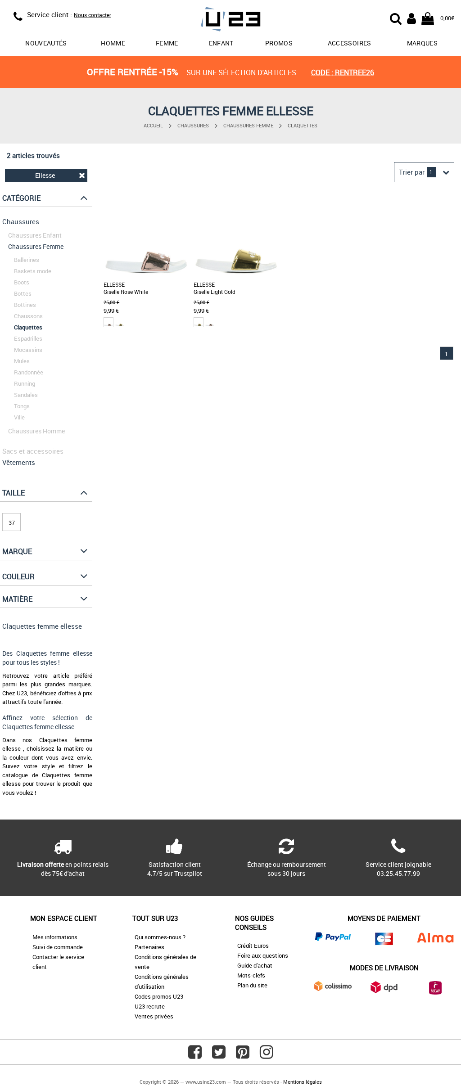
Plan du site (252, 985)
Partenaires (149, 947)
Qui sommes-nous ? (160, 937)
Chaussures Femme (248, 125)
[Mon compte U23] (411, 18)
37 (12, 522)
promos (279, 43)
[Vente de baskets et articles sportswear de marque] (230, 20)
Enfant (221, 43)
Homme (113, 43)
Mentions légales (302, 1081)
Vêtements (18, 462)
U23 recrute (150, 1006)
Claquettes (302, 125)
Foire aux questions (262, 955)
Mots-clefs (251, 975)
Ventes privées (154, 1016)
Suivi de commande (57, 947)
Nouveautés (46, 43)
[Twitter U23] (219, 1055)
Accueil (153, 125)
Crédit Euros (253, 945)
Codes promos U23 (159, 996)
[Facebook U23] (195, 1055)
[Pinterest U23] (242, 1055)
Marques (422, 43)
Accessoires (349, 43)
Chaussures (193, 125)
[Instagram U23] (266, 1055)
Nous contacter (92, 14)
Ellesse (45, 175)
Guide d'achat (254, 965)
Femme (167, 43)
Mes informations (54, 937)
